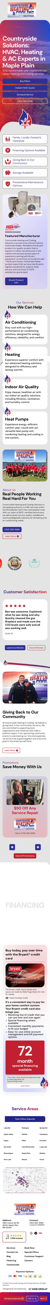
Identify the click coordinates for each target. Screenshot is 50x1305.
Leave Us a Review (15, 647)
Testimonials (13, 1265)
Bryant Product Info (16, 281)
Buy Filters (25, 81)
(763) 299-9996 (25, 101)
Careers (28, 1260)
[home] (22, 10)
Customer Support (33, 1256)
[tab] (25, 1119)
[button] (43, 1298)
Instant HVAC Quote (25, 87)
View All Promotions (25, 855)
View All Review (36, 647)
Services (11, 1248)
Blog (9, 1256)
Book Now (29, 1248)
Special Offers (31, 1252)
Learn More (25, 1086)
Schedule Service (25, 94)
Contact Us (12, 1252)
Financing (11, 1260)
